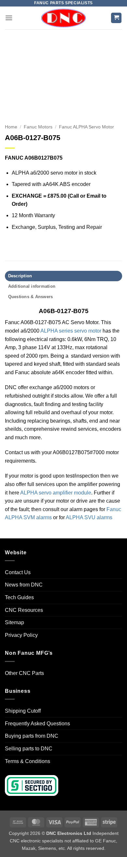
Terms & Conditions (27, 761)
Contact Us (18, 572)
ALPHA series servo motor (70, 331)
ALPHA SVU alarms (89, 517)
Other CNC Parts (24, 673)
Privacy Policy (21, 635)
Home (11, 127)
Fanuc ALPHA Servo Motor (86, 127)
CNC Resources (24, 610)
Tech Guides (19, 597)
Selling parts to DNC (28, 748)
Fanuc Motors (38, 127)
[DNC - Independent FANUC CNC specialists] (63, 18)
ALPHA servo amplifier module (55, 492)
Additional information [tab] (32, 286)
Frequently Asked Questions (37, 723)
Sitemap (14, 622)
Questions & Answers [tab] (30, 296)
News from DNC (24, 584)
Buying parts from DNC (31, 736)
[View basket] (116, 18)
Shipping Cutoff (23, 711)
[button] (9, 18)
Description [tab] (20, 275)
